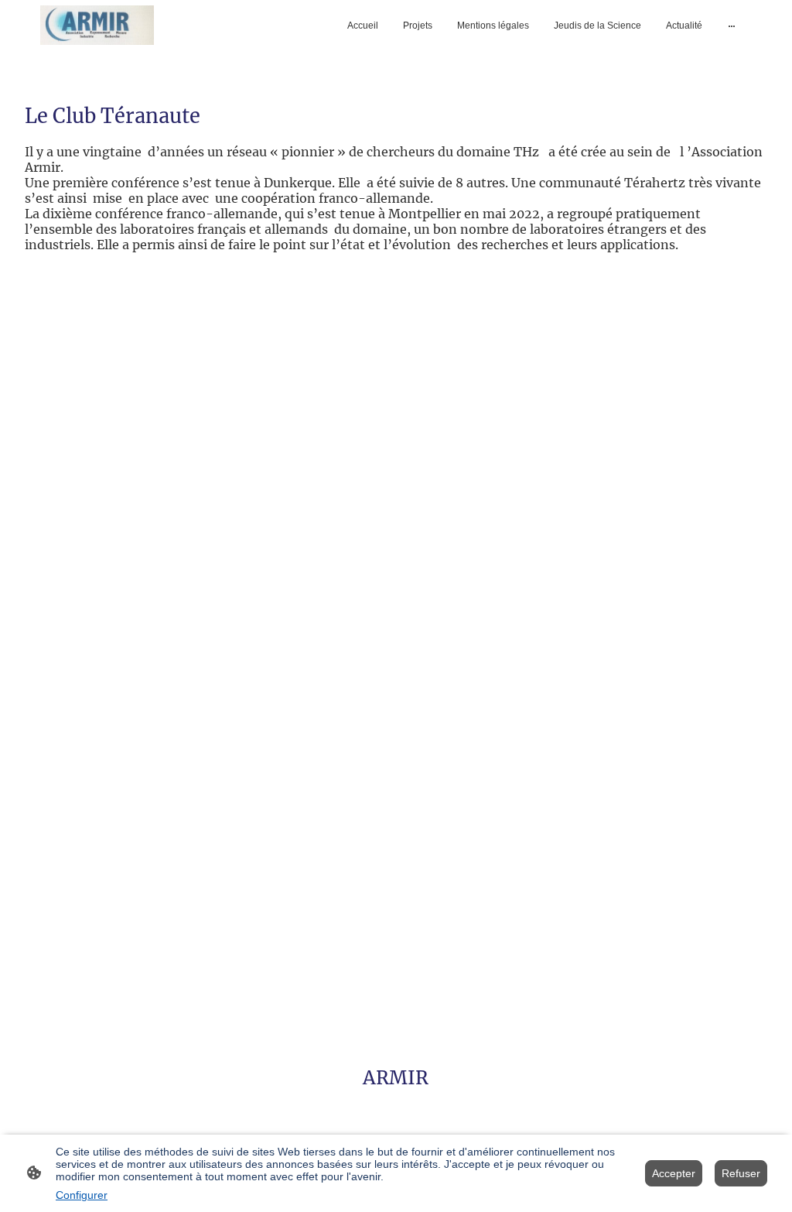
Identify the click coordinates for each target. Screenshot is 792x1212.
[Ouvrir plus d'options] (732, 25)
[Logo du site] (97, 25)
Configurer (82, 1195)
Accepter (673, 1173)
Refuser (741, 1173)
